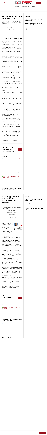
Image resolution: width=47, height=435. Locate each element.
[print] (21, 32)
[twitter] (12, 32)
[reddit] (13, 32)
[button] (3, 3)
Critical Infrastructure (6, 194)
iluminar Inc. (14, 210)
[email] (15, 32)
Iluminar (12, 269)
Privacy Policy (30, 432)
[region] (23, 433)
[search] (4, 3)
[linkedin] (10, 32)
